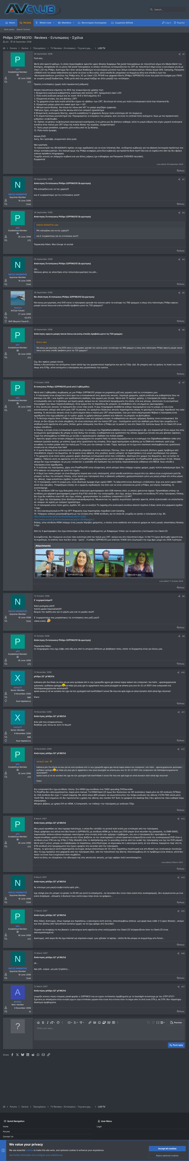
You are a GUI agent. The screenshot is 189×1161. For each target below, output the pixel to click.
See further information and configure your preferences (35, 1155)
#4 (183, 259)
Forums (6, 1131)
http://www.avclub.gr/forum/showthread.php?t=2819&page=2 (64, 519)
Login (99, 1126)
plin (7, 42)
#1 (184, 54)
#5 (183, 293)
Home (5, 1126)
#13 (183, 819)
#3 (183, 212)
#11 (183, 712)
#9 (183, 636)
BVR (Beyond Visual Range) (21, 321)
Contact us (8, 1136)
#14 (183, 877)
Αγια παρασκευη (23, 701)
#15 (183, 911)
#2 (183, 179)
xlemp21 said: (42, 761)
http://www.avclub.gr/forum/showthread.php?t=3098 (60, 516)
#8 (183, 596)
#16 (183, 953)
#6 (183, 330)
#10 (183, 672)
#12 (183, 749)
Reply (181, 170)
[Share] (179, 54)
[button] (54, 22)
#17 (183, 987)
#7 (183, 382)
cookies (29, 1150)
